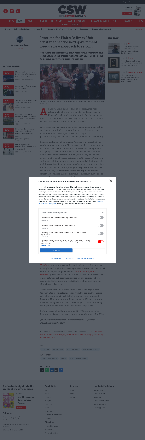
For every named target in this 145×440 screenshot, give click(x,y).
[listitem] (72, 212)
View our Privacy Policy (85, 258)
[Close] (112, 181)
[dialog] (72, 220)
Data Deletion (56, 258)
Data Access (69, 258)
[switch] (101, 217)
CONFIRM (56, 250)
